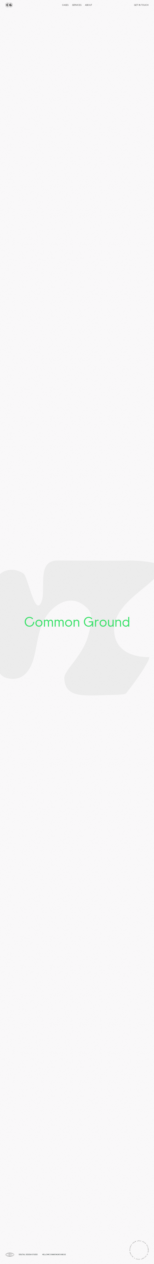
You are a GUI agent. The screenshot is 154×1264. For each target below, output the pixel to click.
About (88, 5)
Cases (65, 5)
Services (76, 5)
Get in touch (141, 5)
